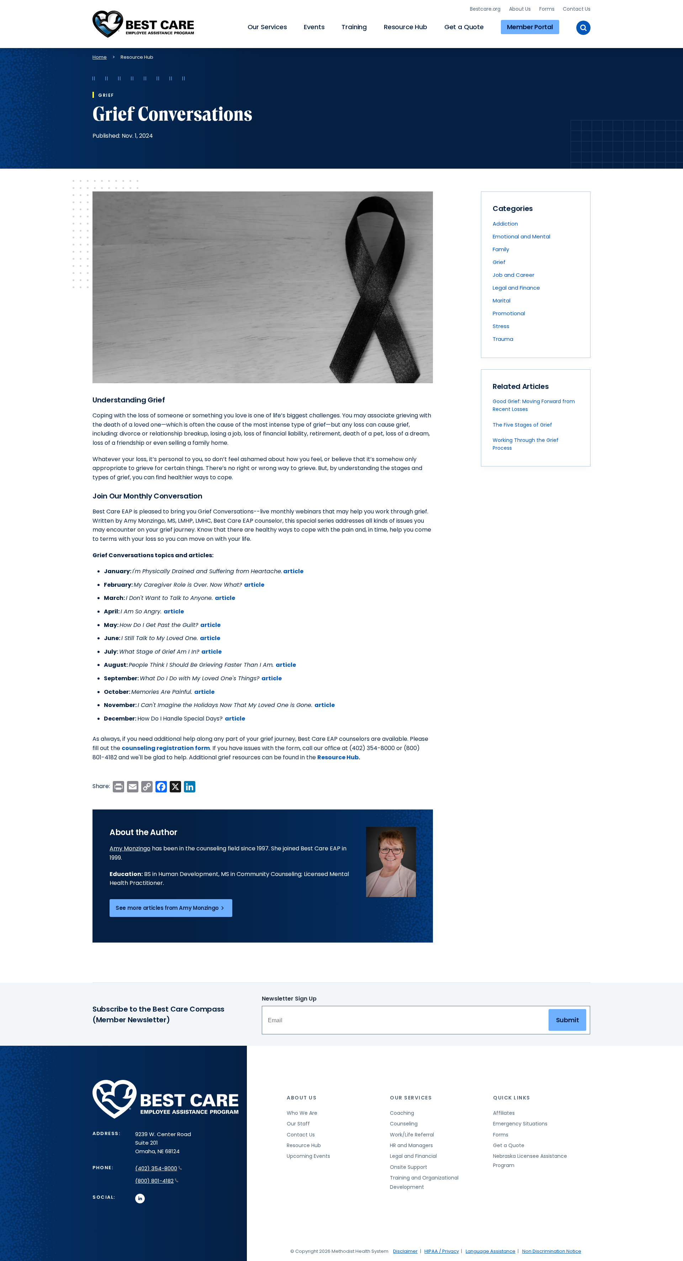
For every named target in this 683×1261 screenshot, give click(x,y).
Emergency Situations (520, 1123)
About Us (520, 8)
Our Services (267, 26)
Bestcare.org (485, 8)
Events (314, 26)
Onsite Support (408, 1167)
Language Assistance (490, 1251)
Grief (499, 262)
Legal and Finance (516, 287)
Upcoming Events (308, 1156)
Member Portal (530, 26)
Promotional (509, 313)
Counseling (404, 1123)
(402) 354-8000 (156, 1168)
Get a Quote (464, 26)
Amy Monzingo (130, 848)
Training (354, 26)
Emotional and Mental (521, 236)
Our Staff (298, 1123)
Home (99, 57)
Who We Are (302, 1113)
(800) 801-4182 (154, 1181)
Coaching (402, 1113)
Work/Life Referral (412, 1134)
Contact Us (577, 8)
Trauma (503, 339)
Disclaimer (405, 1251)
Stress (501, 326)
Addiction (505, 223)
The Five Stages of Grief (522, 424)
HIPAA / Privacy (441, 1251)
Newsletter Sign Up (289, 998)
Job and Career (513, 275)
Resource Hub (405, 26)
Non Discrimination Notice (551, 1251)
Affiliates (504, 1113)
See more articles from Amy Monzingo (167, 908)
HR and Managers (411, 1145)
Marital (501, 300)
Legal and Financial (413, 1156)
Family (501, 249)
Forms (546, 8)
